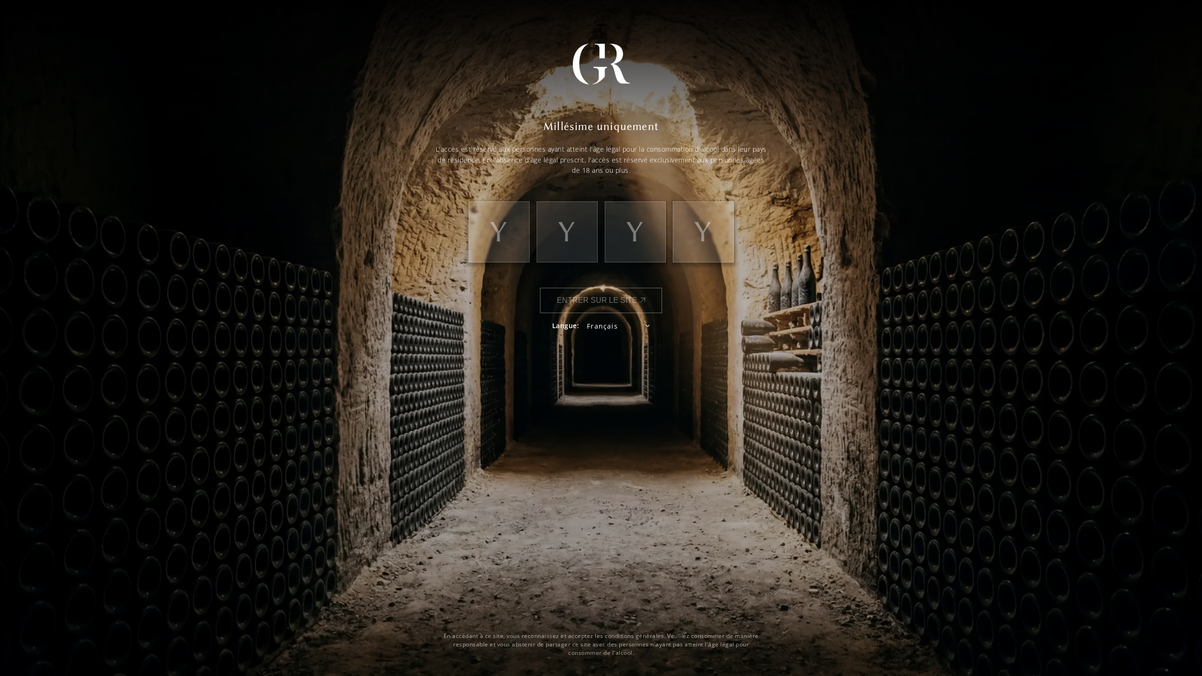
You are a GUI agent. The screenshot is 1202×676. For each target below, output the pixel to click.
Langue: (565, 325)
